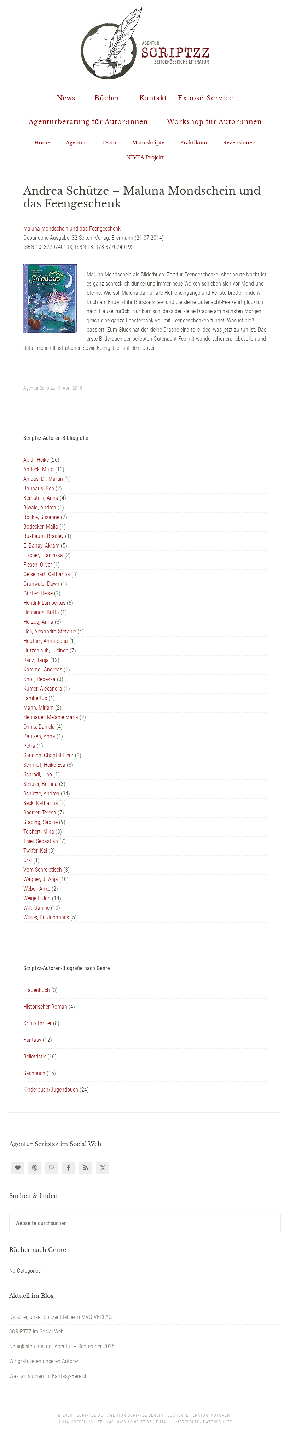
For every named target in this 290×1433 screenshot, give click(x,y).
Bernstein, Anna (40, 498)
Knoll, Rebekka (39, 679)
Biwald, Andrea (39, 507)
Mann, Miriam (38, 707)
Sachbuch (34, 1073)
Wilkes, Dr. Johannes (46, 917)
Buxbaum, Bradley (43, 536)
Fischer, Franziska (43, 555)
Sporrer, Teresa (39, 812)
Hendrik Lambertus (44, 602)
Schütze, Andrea (41, 793)
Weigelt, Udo (37, 898)
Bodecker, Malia (40, 526)
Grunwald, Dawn (41, 583)
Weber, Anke (36, 888)
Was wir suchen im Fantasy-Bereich (48, 1376)
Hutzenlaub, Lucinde (45, 650)
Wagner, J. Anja (40, 879)
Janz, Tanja (36, 660)
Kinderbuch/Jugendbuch (50, 1089)
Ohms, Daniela (39, 726)
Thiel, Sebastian (40, 841)
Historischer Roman (45, 1006)
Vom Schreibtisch (42, 869)
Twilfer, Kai (35, 850)
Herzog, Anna (38, 622)
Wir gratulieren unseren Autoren (44, 1361)
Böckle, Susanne (41, 517)
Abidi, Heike (36, 459)
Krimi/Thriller (37, 1023)
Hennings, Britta (41, 612)
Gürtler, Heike (38, 593)
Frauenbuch (36, 990)
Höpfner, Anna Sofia (45, 641)
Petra (29, 745)
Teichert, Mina (38, 831)
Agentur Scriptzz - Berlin (145, 42)
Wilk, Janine (36, 907)
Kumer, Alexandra (42, 688)
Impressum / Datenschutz (203, 1422)
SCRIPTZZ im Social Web (36, 1331)
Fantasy (32, 1040)
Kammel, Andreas (42, 669)
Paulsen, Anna (39, 736)
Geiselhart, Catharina (46, 574)
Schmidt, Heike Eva (44, 765)
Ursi (27, 860)
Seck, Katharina (40, 803)
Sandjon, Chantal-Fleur (48, 755)
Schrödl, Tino (37, 774)
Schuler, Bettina (40, 784)
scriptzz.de (90, 1415)
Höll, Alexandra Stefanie (49, 631)
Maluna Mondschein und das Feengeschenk (72, 228)
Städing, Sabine (40, 822)
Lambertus (35, 698)
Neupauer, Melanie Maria (50, 717)
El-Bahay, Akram (41, 545)
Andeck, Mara (38, 469)
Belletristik (34, 1056)
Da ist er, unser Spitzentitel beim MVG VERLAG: (61, 1317)
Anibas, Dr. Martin (43, 479)
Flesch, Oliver (37, 564)
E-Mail (163, 1422)
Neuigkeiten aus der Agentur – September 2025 (62, 1346)
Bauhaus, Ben (38, 488)
